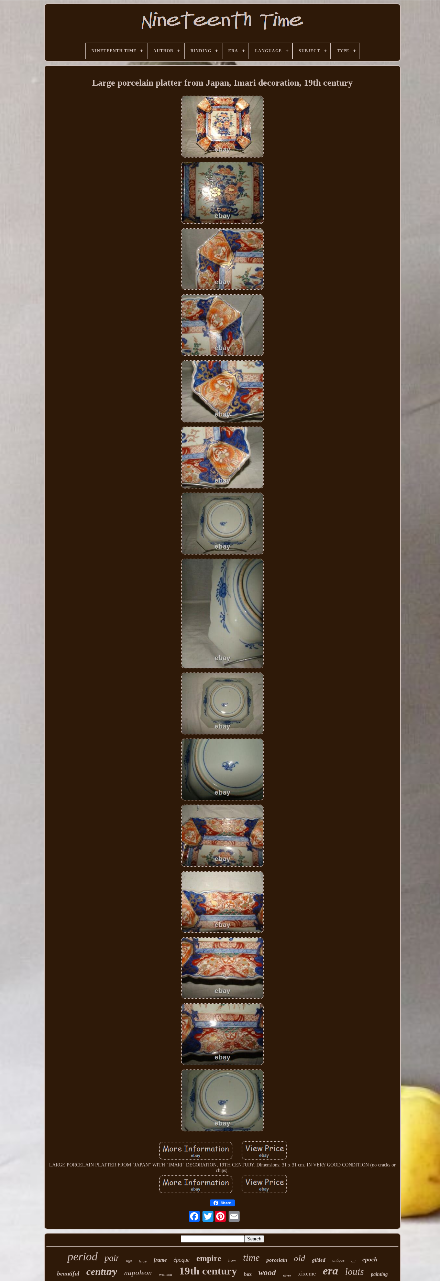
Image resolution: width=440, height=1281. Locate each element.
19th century (208, 1271)
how (232, 1260)
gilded (319, 1260)
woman (165, 1274)
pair (111, 1258)
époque (181, 1260)
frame (160, 1260)
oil (353, 1261)
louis (354, 1272)
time (251, 1257)
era (330, 1270)
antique (338, 1260)
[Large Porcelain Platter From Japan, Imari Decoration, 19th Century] (222, 127)
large (143, 1261)
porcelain (276, 1260)
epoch (369, 1259)
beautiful (68, 1273)
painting (379, 1274)
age (129, 1260)
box (248, 1274)
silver (287, 1275)
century (101, 1271)
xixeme (307, 1273)
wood (267, 1272)
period (82, 1256)
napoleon (138, 1273)
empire (208, 1258)
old (299, 1258)
